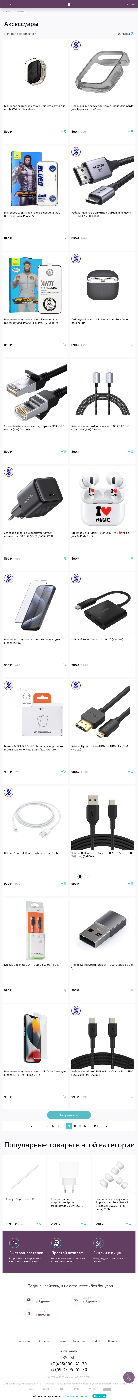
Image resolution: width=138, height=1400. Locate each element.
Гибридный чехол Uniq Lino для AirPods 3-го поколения (99, 321)
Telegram (40, 1311)
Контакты (114, 1340)
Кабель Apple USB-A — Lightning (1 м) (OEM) (32, 852)
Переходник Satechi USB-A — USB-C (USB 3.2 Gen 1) (102, 966)
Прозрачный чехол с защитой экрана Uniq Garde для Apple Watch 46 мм (102, 107)
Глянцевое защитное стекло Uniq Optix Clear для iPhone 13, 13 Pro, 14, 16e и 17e (35, 1073)
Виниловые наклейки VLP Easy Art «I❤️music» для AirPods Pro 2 (100, 534)
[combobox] (23, 33)
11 (80, 1125)
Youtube (40, 1298)
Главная (6, 11)
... (47, 1125)
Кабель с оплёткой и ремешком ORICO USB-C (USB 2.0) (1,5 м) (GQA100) (100, 427)
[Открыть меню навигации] (5, 4)
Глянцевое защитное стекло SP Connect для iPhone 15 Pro (32, 641)
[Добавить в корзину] (64, 131)
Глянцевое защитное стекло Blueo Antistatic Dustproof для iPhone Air (32, 214)
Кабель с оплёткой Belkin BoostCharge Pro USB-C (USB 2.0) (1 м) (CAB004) (102, 1073)
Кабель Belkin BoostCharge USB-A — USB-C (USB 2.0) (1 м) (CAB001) (101, 854)
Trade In (96, 1340)
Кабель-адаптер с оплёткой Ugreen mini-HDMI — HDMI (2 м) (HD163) (101, 214)
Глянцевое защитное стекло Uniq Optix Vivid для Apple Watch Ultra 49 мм (34, 107)
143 (96, 1125)
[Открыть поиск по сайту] (11, 4)
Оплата (62, 1340)
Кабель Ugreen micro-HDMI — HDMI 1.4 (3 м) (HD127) (99, 747)
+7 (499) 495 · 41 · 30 (68, 1369)
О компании (24, 1340)
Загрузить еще (69, 1115)
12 (85, 1125)
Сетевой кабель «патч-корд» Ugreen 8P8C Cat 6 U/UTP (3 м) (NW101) (34, 427)
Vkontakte (88, 1298)
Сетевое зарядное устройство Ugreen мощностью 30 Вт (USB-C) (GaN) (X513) (28, 534)
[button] (133, 1189)
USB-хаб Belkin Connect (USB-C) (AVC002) (97, 639)
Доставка (45, 1340)
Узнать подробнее (77, 1395)
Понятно (99, 1395)
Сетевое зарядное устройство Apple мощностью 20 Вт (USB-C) (67, 1202)
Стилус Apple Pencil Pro (21, 1198)
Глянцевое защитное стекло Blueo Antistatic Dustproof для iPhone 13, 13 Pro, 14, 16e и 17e (32, 321)
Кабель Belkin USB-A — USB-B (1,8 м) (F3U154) (32, 964)
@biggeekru (43, 1301)
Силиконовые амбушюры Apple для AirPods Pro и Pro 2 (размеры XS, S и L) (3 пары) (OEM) (113, 1204)
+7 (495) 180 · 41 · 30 (68, 1363)
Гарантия (79, 1340)
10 (74, 1125)
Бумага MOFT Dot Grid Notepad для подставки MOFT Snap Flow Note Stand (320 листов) (33, 747)
